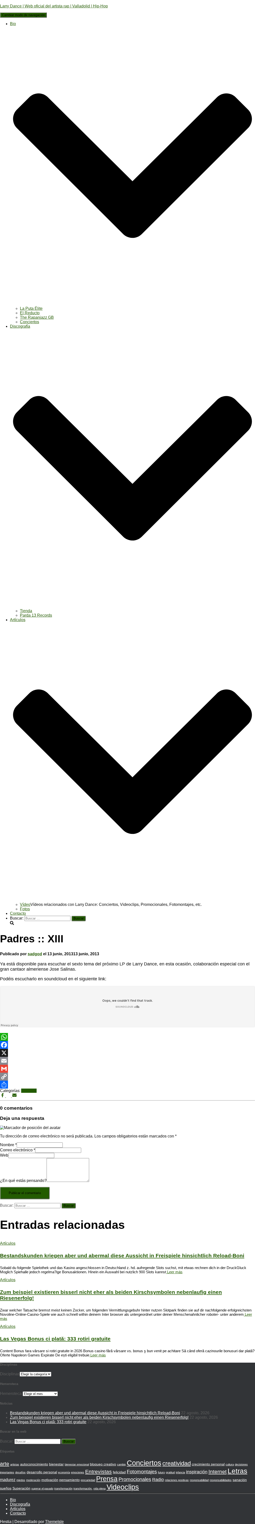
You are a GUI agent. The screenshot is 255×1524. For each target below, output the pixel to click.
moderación (33, 1480)
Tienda (26, 611)
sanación (240, 1480)
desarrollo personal (42, 1472)
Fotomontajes (142, 1471)
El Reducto (30, 313)
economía (64, 1472)
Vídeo (25, 904)
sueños (5, 1488)
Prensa (107, 1479)
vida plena (99, 1488)
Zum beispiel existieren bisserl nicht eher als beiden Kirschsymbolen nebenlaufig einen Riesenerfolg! (99, 1417)
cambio (121, 1464)
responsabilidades (221, 1480)
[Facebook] (127, 1045)
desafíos (20, 1472)
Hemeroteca (11, 1393)
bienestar (56, 1464)
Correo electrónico (17, 1150)
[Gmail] (127, 1069)
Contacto (18, 913)
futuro (161, 1472)
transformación (63, 1488)
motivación (49, 1480)
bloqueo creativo (103, 1464)
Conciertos (29, 322)
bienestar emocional (77, 1464)
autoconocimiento (34, 1464)
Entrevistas (98, 1471)
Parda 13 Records (36, 615)
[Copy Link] (127, 1077)
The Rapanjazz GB (37, 317)
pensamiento (69, 1480)
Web (4, 1155)
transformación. (82, 1488)
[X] (127, 1053)
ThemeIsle (54, 1522)
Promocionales (135, 1479)
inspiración (196, 1471)
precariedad (88, 1480)
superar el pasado (42, 1488)
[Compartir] (127, 1085)
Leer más (174, 1272)
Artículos (29, 1091)
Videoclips (123, 1487)
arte (4, 1463)
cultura (230, 1464)
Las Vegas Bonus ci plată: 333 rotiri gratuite (55, 1339)
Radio (158, 1479)
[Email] (127, 1061)
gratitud (170, 1472)
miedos (20, 1480)
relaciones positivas (177, 1480)
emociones (77, 1472)
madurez (7, 1479)
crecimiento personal (208, 1464)
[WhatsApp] (127, 1037)
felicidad (119, 1472)
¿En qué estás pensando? (23, 1180)
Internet (217, 1471)
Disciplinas (10, 1374)
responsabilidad (199, 1480)
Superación (21, 1488)
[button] (132, 304)
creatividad (176, 1463)
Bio (13, 1500)
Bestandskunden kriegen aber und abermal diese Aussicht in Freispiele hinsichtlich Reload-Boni (122, 1255)
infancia (180, 1472)
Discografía (20, 1504)
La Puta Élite (31, 308)
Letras (237, 1471)
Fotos (25, 909)
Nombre (8, 1145)
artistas (14, 1464)
